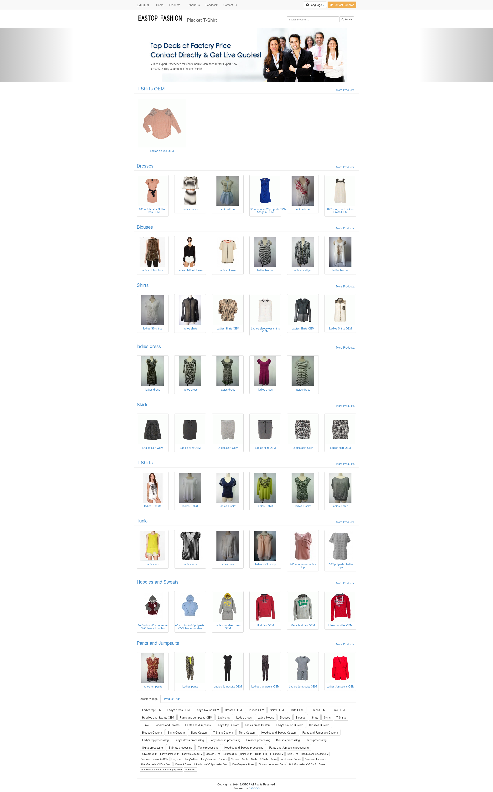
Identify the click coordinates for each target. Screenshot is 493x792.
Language (316, 5)
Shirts (143, 284)
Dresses (145, 165)
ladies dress (149, 346)
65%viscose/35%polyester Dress (211, 764)
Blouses (145, 226)
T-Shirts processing (180, 747)
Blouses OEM (256, 710)
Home (159, 5)
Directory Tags (149, 699)
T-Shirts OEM (151, 88)
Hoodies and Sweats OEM (158, 717)
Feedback (211, 5)
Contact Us (230, 5)
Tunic (142, 520)
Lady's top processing (155, 740)
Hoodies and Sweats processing (243, 747)
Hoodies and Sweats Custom (279, 732)
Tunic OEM (338, 710)
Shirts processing (316, 740)
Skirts (142, 404)
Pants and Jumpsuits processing (289, 747)
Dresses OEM (233, 710)
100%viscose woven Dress (271, 764)
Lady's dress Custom (258, 725)
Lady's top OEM (152, 710)
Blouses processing (288, 740)
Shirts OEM (277, 710)
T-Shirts (145, 462)
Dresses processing (258, 740)
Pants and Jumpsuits (158, 642)
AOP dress (190, 769)
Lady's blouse (265, 717)
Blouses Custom (152, 732)
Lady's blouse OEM (207, 710)
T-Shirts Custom (223, 732)
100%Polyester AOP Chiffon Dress (307, 764)
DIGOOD (254, 788)
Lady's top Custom (227, 725)
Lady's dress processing (189, 740)
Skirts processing (152, 747)
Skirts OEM (296, 710)
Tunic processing (208, 747)
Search (348, 19)
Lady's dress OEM (178, 710)
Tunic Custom (247, 732)
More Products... (346, 90)
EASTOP (143, 4)
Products (175, 5)
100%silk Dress (183, 764)
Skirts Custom (199, 732)
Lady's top (224, 717)
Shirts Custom (176, 732)
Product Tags (172, 699)
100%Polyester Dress (243, 764)
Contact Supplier (343, 5)
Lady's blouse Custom (289, 725)
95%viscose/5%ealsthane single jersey (161, 769)
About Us (194, 5)
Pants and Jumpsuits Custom (320, 732)
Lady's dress (244, 717)
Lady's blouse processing (225, 740)
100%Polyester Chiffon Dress (156, 764)
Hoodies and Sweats (158, 581)
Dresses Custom (319, 725)
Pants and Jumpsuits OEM (196, 717)
